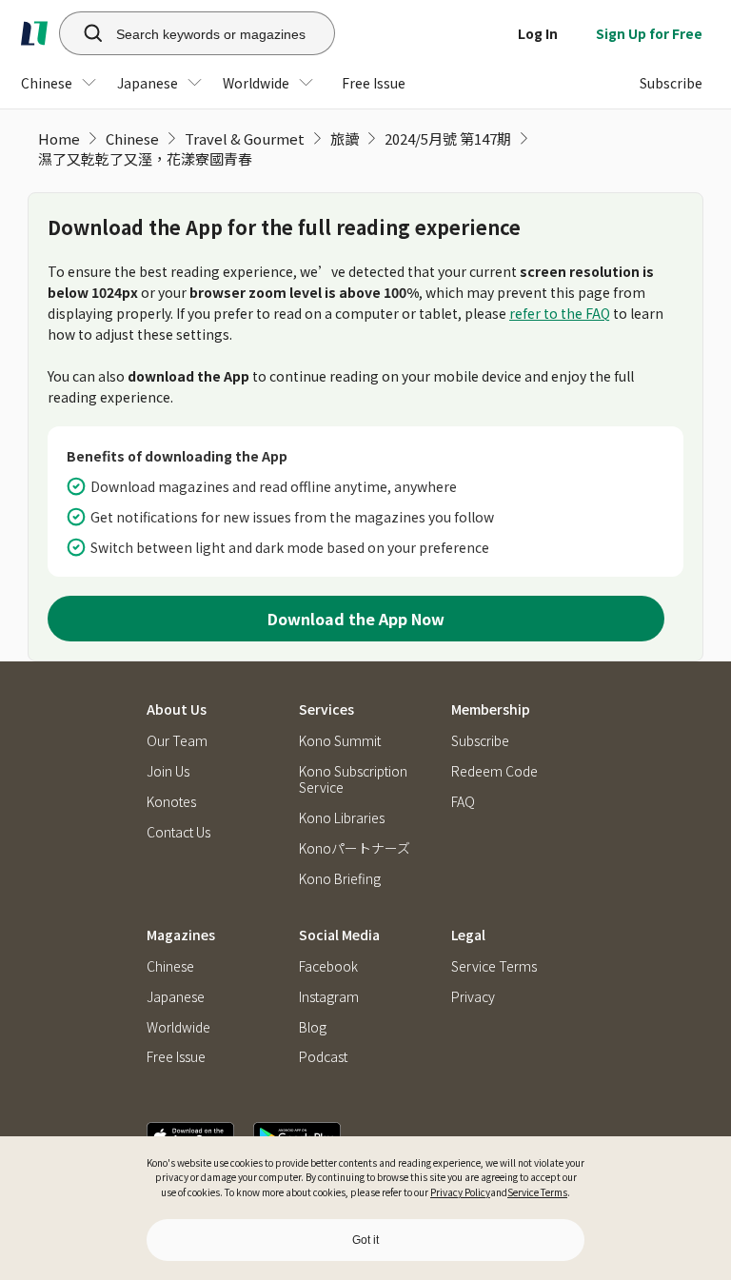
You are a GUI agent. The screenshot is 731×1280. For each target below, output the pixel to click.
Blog (312, 1027)
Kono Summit (340, 741)
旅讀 (344, 138)
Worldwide (178, 1027)
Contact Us (178, 832)
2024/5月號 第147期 (448, 138)
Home (59, 138)
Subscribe (480, 741)
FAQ (463, 802)
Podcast (323, 1057)
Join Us (168, 771)
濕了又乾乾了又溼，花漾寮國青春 (145, 158)
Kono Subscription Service (353, 779)
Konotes (171, 802)
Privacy (473, 997)
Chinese (132, 138)
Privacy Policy (460, 1192)
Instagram (329, 997)
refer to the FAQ (559, 313)
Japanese (176, 997)
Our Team (177, 741)
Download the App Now (356, 618)
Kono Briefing (340, 879)
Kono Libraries (342, 818)
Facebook (328, 966)
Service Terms (537, 1192)
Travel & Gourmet (245, 138)
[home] (34, 33)
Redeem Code (494, 771)
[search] (83, 33)
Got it (365, 1240)
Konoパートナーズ (354, 848)
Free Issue (176, 1057)
